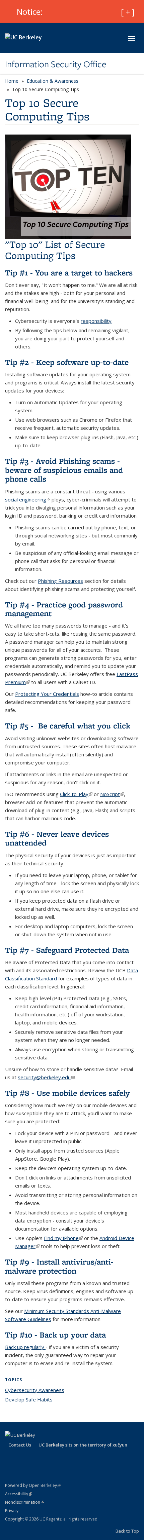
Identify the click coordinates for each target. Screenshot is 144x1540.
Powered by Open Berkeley (33, 1485)
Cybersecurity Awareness (34, 1390)
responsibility (96, 320)
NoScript (112, 794)
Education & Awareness (52, 81)
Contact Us (19, 1445)
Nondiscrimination (24, 1502)
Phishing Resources (60, 580)
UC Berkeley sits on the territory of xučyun (83, 1445)
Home (11, 81)
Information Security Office (55, 64)
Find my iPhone (63, 1238)
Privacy (11, 1510)
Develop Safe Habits (29, 1399)
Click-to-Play (76, 794)
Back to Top (127, 1531)
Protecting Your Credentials (47, 693)
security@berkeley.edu (46, 1077)
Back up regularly (25, 1347)
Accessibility (18, 1494)
